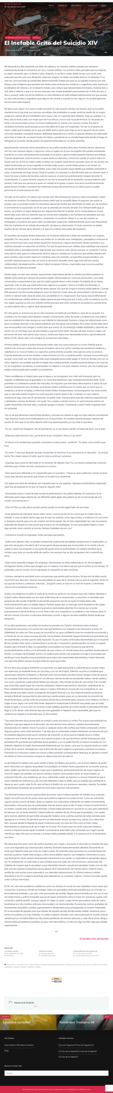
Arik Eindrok (12, 4)
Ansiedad (19, 965)
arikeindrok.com (60, 1089)
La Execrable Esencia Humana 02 (85, 951)
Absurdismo (11, 965)
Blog (104, 5)
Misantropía (69, 965)
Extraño (51, 965)
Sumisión (23, 967)
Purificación (96, 965)
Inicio (51, 5)
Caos (26, 965)
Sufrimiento (8, 967)
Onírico (88, 965)
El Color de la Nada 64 (68, 1057)
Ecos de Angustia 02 (85, 1045)
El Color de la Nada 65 (87, 1051)
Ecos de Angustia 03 (67, 1045)
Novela (36, 38)
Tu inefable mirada (11, 951)
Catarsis (32, 965)
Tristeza (38, 967)
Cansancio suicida (45, 951)
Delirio (38, 965)
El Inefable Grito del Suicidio (17, 38)
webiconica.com (84, 1089)
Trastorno (30, 967)
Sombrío (104, 965)
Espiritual (44, 965)
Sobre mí (62, 5)
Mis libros (76, 5)
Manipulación (59, 965)
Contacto (92, 5)
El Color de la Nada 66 (68, 1051)
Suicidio (16, 967)
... (35, 1004)
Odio (84, 965)
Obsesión (77, 965)
